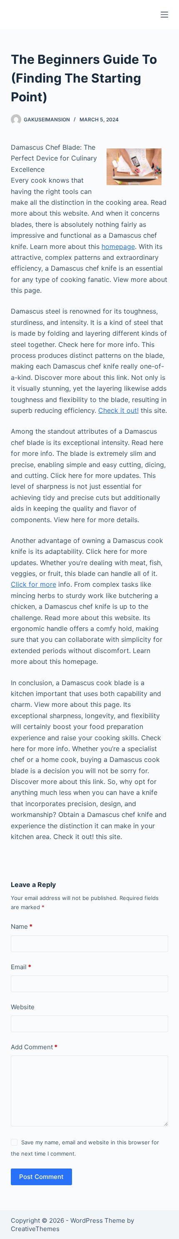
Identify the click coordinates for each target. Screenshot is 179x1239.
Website (23, 1007)
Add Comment (34, 1047)
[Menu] (164, 14)
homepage (118, 246)
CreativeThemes (35, 1229)
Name (21, 926)
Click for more (33, 584)
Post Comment (41, 1177)
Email (21, 967)
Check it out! (118, 410)
